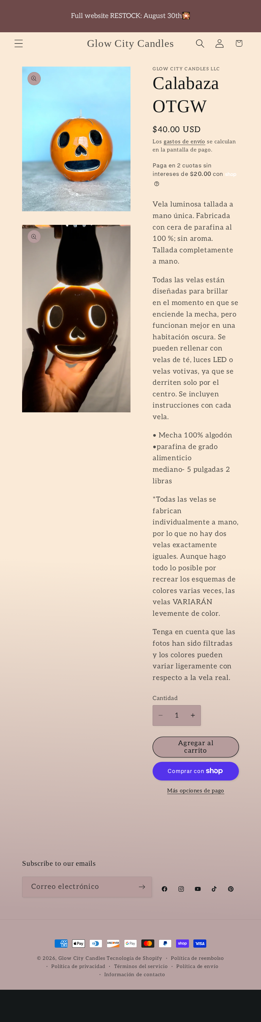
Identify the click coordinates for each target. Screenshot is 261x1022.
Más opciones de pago (195, 791)
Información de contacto (134, 975)
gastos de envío (185, 142)
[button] (18, 43)
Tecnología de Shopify (134, 958)
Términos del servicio (141, 966)
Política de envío (197, 966)
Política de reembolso (197, 958)
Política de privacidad (78, 966)
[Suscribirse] (142, 887)
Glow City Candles (81, 958)
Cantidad (165, 698)
